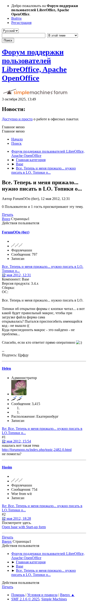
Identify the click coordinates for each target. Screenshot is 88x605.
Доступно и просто (17, 119)
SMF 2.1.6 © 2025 (25, 599)
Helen (6, 368)
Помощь (18, 595)
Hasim (7, 467)
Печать (7, 215)
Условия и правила (42, 595)
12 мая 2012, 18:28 (16, 518)
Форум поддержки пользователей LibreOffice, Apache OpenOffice (34, 65)
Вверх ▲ (67, 595)
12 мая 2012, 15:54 (16, 441)
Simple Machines (54, 599)
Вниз (6, 219)
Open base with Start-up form (24, 527)
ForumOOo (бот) (15, 232)
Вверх (7, 541)
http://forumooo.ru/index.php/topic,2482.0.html (37, 450)
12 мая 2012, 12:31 (16, 275)
